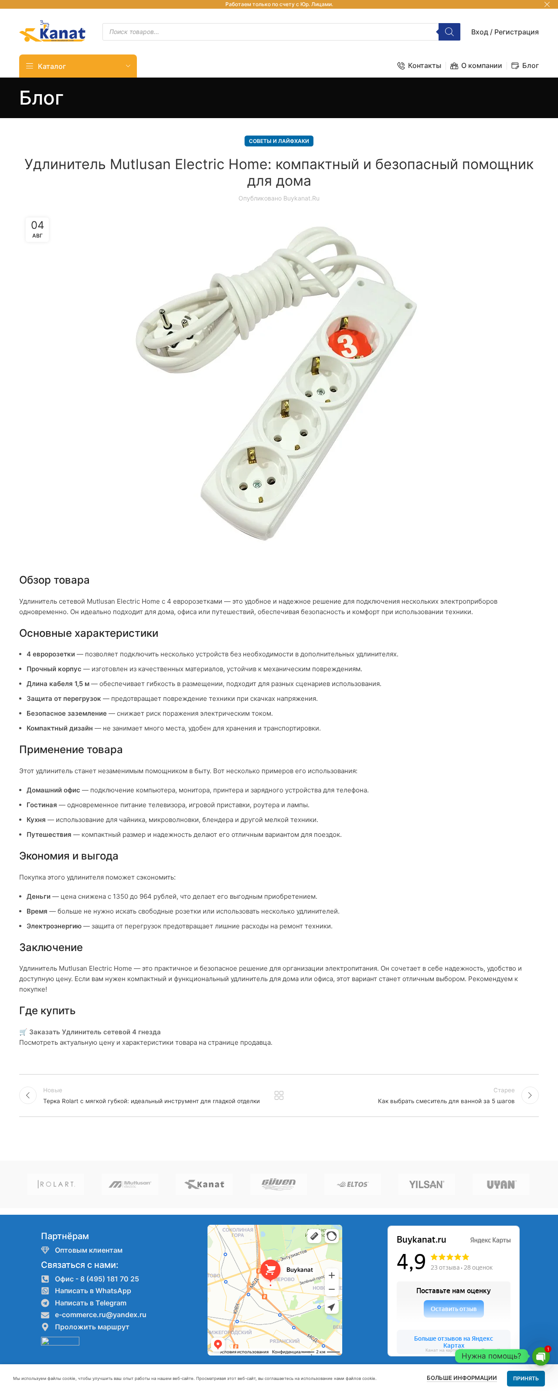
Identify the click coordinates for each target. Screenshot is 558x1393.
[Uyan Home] (501, 1184)
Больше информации (462, 1377)
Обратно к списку (279, 1095)
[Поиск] (449, 32)
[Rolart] (56, 1184)
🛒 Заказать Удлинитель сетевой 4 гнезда (90, 1032)
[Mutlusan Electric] (130, 1184)
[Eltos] (353, 1184)
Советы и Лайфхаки (279, 141)
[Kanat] (204, 1184)
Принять (526, 1378)
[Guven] (279, 1184)
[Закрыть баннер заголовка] (547, 4)
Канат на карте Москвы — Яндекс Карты (467, 1350)
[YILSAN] (427, 1184)
